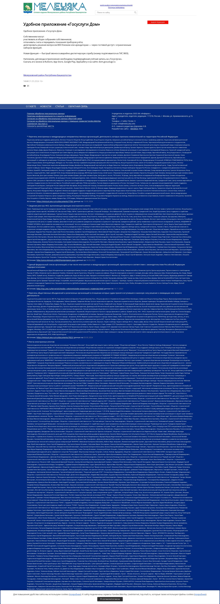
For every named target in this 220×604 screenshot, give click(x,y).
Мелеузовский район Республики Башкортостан (47, 75)
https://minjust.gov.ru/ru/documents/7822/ (55, 337)
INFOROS (134, 129)
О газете (31, 106)
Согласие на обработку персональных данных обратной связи (54, 118)
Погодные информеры (116, 8)
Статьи (59, 106)
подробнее (75, 594)
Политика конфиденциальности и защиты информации (51, 116)
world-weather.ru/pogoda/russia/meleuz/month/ (116, 5)
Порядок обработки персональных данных (46, 113)
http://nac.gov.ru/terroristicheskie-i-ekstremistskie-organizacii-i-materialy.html (70, 288)
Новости (45, 106)
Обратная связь (78, 106)
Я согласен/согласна (110, 599)
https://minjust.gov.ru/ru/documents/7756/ (55, 201)
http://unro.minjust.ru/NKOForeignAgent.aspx (56, 260)
